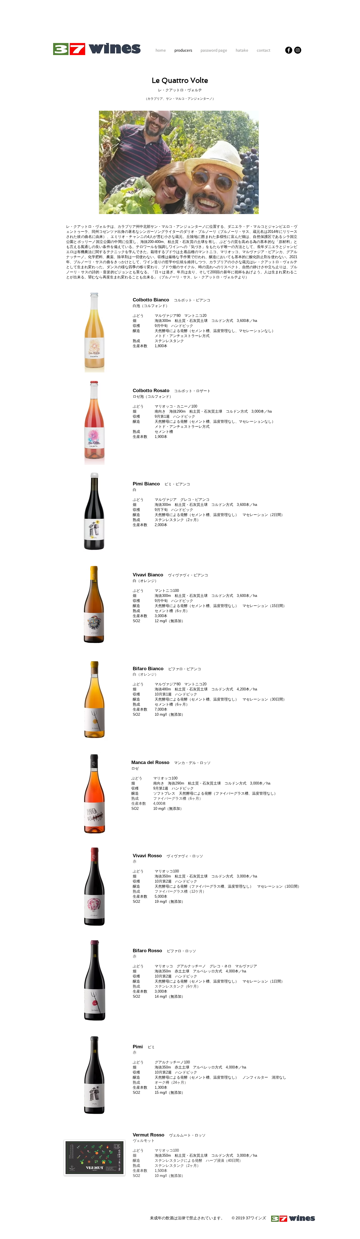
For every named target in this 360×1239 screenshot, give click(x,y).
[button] (179, 162)
